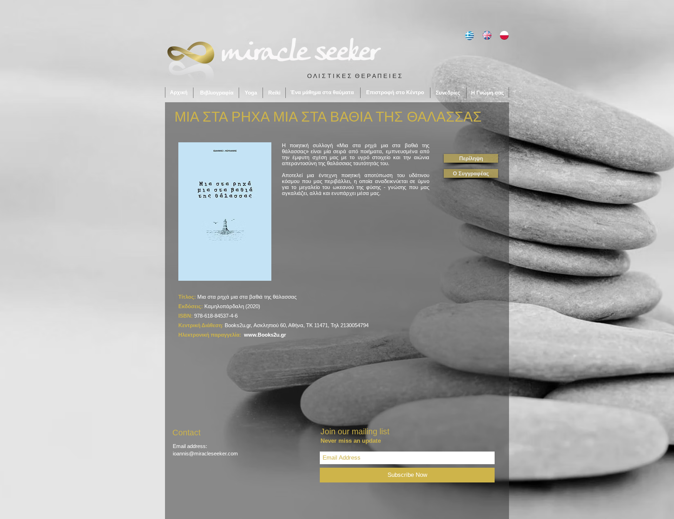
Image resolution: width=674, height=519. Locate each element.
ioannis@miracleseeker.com (205, 453)
